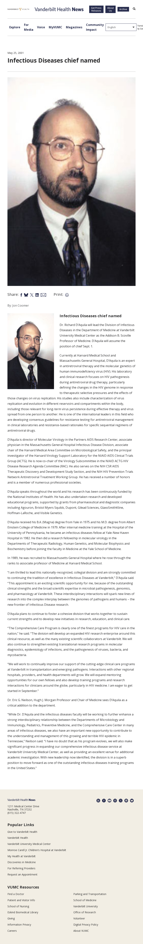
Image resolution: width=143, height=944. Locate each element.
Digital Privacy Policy (85, 924)
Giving (11, 918)
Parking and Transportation (89, 894)
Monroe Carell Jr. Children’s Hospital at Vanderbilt (36, 850)
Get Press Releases (96, 9)
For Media (28, 27)
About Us (110, 9)
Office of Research (84, 912)
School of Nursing (18, 906)
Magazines (74, 27)
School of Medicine (84, 900)
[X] (121, 800)
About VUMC (81, 930)
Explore (14, 27)
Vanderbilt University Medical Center (29, 844)
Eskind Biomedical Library (22, 912)
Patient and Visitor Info (21, 900)
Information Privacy (19, 924)
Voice (41, 27)
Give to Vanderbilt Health (22, 832)
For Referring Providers (21, 868)
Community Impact (95, 27)
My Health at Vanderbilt (21, 856)
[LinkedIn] (126, 800)
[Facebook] (104, 800)
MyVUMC (55, 27)
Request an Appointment (22, 874)
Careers (12, 930)
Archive (123, 9)
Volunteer (79, 918)
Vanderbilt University (85, 906)
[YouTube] (109, 800)
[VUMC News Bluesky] (132, 800)
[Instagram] (115, 800)
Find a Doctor (15, 894)
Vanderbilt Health (17, 838)
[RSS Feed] (98, 800)
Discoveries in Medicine (21, 862)
